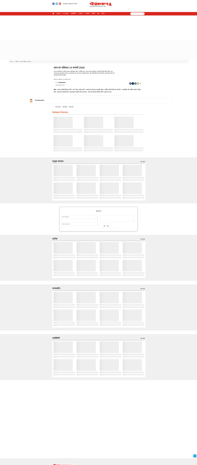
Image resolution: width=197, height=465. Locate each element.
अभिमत (80, 13)
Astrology (65, 106)
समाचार (58, 13)
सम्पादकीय (56, 288)
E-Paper (65, 13)
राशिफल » (17, 61)
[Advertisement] (98, 27)
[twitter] (57, 4)
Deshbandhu (61, 82)
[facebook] (53, 4)
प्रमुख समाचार (57, 161)
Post (107, 226)
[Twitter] (133, 83)
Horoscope (57, 106)
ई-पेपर (103, 13)
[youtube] (60, 4)
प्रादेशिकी (73, 13)
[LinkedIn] (135, 83)
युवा (98, 13)
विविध (93, 13)
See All (143, 161)
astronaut (71, 106)
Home (11, 61)
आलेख (54, 238)
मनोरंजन (88, 13)
